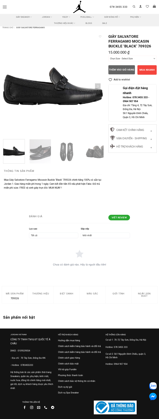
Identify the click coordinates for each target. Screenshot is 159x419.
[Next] (97, 86)
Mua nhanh (147, 69)
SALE (104, 23)
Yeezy (65, 17)
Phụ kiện (134, 17)
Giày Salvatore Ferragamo (30, 27)
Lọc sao (33, 228)
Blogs (89, 23)
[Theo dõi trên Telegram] (54, 407)
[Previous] (8, 86)
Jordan (46, 17)
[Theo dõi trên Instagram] (33, 407)
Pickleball (86, 17)
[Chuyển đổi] (151, 130)
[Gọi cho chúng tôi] (47, 407)
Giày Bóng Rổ (111, 17)
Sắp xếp (85, 228)
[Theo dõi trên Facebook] (26, 407)
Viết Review (119, 217)
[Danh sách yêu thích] (147, 6)
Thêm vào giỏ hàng (121, 69)
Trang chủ (7, 27)
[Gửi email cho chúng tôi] (40, 407)
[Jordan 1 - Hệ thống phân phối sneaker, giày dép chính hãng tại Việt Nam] (79, 7)
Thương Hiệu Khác (63, 23)
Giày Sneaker (23, 17)
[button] (4, 7)
